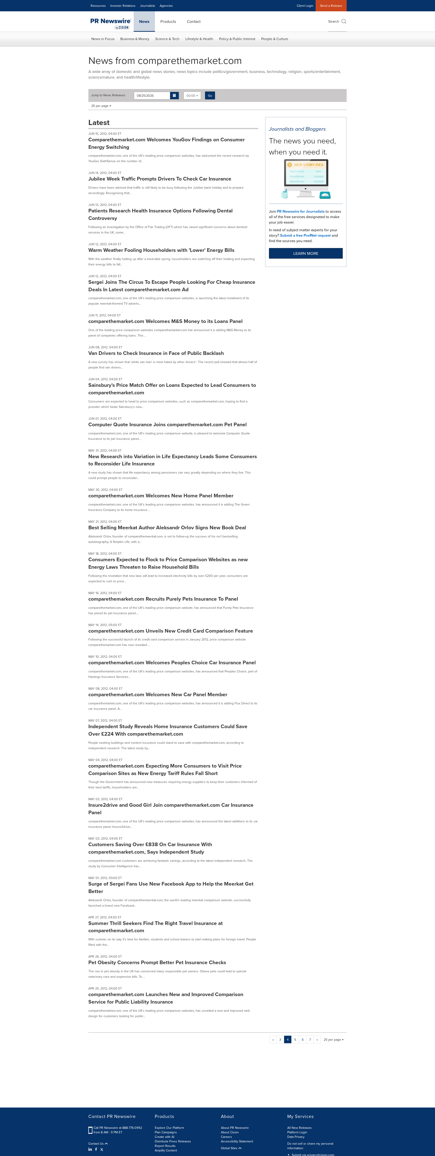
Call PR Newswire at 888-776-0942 (118, 1127)
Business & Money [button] (134, 38)
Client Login (305, 5)
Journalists (147, 5)
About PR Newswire (235, 1127)
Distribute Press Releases (173, 1141)
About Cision (230, 1132)
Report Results (165, 1146)
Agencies (166, 5)
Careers (226, 1136)
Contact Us (96, 1143)
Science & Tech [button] (167, 38)
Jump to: (108, 95)
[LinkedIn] (90, 1149)
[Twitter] (101, 1149)
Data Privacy (295, 1136)
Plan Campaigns (166, 1132)
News (144, 21)
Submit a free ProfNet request (305, 235)
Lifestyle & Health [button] (199, 38)
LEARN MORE (305, 253)
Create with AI (164, 1136)
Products (168, 21)
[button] (174, 95)
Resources (98, 5)
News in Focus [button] (102, 38)
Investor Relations (122, 5)
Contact (194, 21)
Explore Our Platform (169, 1127)
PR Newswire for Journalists (301, 211)
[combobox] (192, 95)
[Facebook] (96, 1149)
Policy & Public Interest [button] (237, 38)
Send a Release (331, 5)
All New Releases (299, 1127)
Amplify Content (166, 1150)
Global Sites (229, 1148)
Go (210, 95)
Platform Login (297, 1132)
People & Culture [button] (274, 38)
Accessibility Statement (237, 1141)
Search (333, 21)
